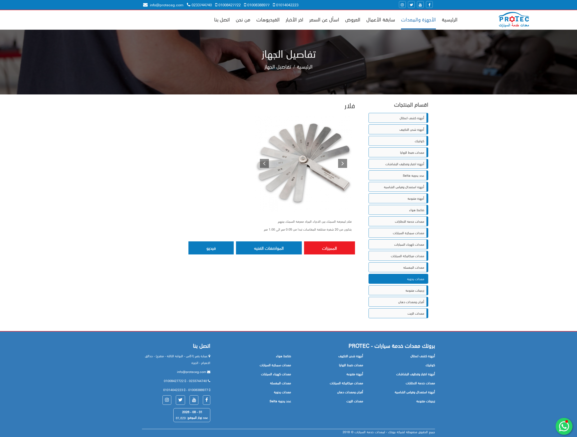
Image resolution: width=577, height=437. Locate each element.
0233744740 (202, 4)
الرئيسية (450, 19)
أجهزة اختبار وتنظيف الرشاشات (404, 164)
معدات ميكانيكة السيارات (407, 256)
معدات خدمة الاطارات (409, 221)
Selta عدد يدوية (413, 175)
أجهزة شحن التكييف (411, 129)
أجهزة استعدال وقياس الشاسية (404, 187)
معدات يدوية (415, 279)
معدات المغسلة (413, 267)
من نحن (243, 19)
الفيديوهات (268, 19)
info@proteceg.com (166, 4)
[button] (262, 164)
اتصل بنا (222, 19)
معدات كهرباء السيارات (409, 244)
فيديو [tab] (211, 248)
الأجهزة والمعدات (418, 19)
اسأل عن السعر (324, 19)
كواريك (419, 141)
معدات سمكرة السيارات (408, 233)
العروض (352, 19)
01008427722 (229, 4)
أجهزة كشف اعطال (412, 118)
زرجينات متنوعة (414, 290)
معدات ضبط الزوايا (412, 152)
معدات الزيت (416, 313)
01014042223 (287, 4)
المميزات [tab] (329, 248)
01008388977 (258, 4)
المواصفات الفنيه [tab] (269, 248)
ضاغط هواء (416, 210)
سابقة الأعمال (380, 19)
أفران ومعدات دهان (411, 302)
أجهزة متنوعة (416, 198)
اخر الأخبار (294, 19)
